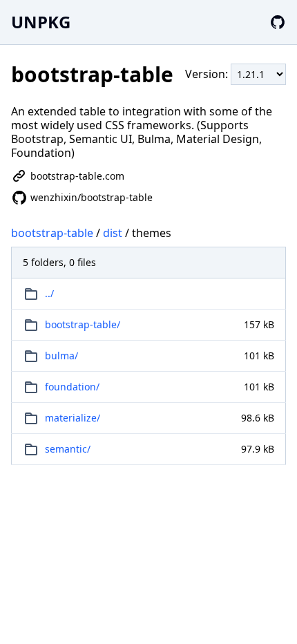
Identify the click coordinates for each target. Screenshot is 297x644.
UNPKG (40, 21)
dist (112, 232)
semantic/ (67, 448)
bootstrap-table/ (82, 324)
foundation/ (72, 386)
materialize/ (72, 417)
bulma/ (61, 355)
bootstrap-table (52, 232)
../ (49, 293)
